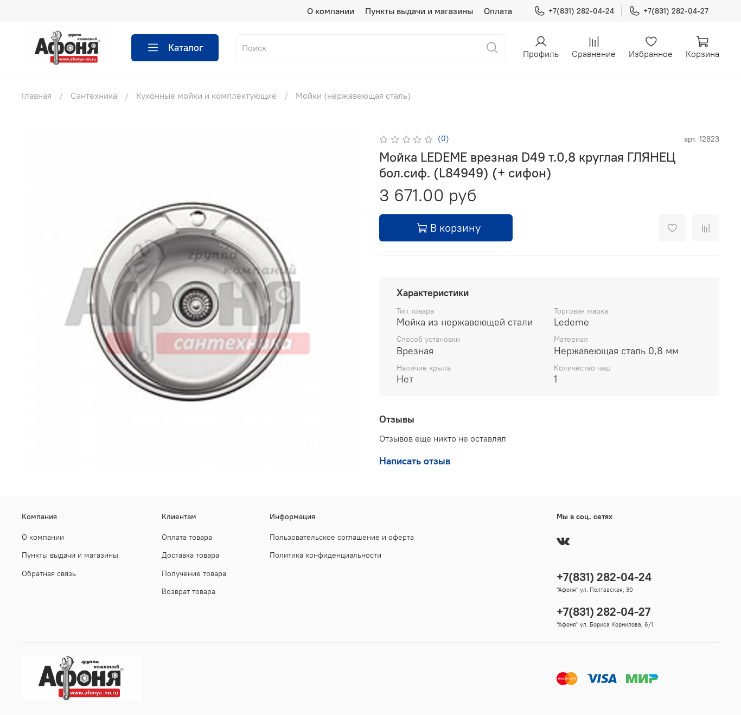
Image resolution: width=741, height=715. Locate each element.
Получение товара (194, 573)
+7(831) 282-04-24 (581, 11)
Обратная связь (49, 573)
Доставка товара (190, 555)
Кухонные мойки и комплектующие (206, 95)
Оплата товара (187, 537)
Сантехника (94, 95)
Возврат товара (188, 591)
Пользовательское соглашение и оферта (342, 537)
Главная (37, 95)
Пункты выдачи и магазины (419, 10)
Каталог (185, 47)
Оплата (498, 10)
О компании (330, 10)
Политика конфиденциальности (325, 555)
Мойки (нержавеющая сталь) (353, 95)
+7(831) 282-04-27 (675, 11)
